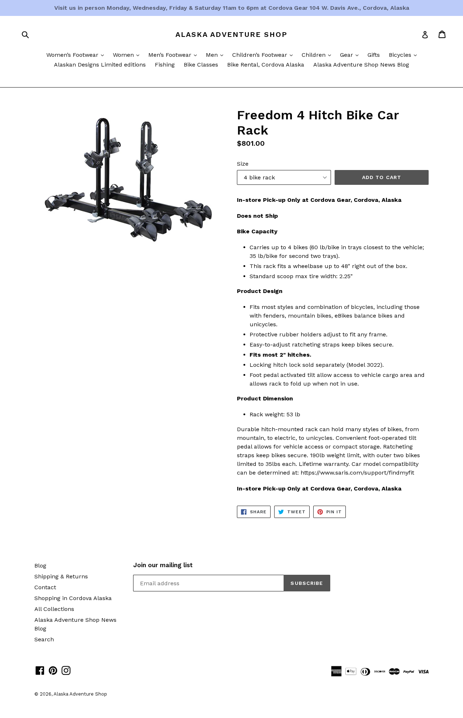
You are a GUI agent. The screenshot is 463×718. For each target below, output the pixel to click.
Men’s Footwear (174, 54)
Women (128, 54)
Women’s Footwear (76, 54)
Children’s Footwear (264, 54)
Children (318, 54)
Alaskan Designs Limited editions (100, 64)
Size (243, 163)
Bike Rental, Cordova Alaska (265, 64)
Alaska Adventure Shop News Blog (361, 64)
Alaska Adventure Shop (231, 34)
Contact (45, 587)
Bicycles (404, 54)
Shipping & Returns (61, 576)
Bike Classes (201, 64)
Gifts (374, 54)
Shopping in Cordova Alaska (73, 598)
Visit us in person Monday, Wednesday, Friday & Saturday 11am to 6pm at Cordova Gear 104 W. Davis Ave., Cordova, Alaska (231, 7)
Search (44, 639)
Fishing (165, 64)
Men (216, 54)
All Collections (54, 609)
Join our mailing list (163, 565)
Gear (351, 54)
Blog (40, 565)
